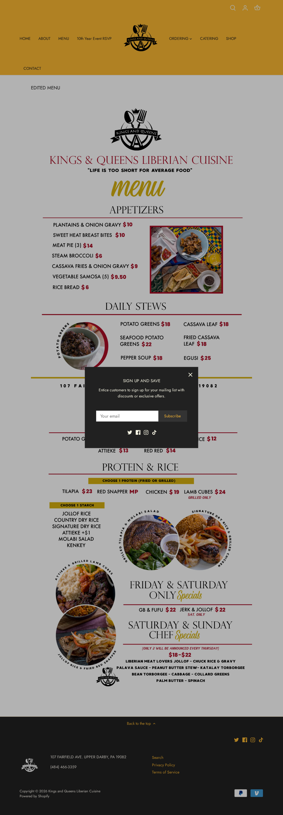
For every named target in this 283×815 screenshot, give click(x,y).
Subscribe (172, 416)
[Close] (190, 375)
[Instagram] (146, 432)
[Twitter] (129, 432)
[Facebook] (138, 432)
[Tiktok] (154, 432)
